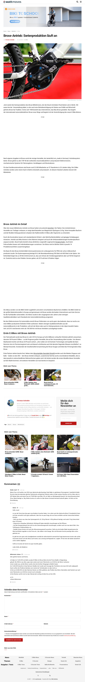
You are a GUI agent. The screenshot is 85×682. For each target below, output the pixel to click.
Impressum (23, 668)
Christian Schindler (9, 39)
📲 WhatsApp (45, 415)
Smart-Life (64, 661)
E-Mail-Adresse (9, 624)
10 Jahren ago (26, 554)
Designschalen (60, 242)
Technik (64, 657)
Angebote (78, 661)
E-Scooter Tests (35, 664)
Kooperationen (43, 668)
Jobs (49, 668)
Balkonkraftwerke (49, 664)
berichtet (51, 228)
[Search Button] (77, 2)
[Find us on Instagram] (41, 676)
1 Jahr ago (21, 490)
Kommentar (8, 595)
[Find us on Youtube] (47, 676)
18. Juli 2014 (20, 39)
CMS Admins (54, 679)
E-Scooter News (49, 657)
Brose (14, 424)
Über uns (54, 668)
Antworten (13, 503)
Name (6, 616)
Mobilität (14, 31)
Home (4, 31)
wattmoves (38, 679)
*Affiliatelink (61, 668)
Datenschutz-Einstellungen (42, 672)
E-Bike (18, 31)
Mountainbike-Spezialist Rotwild (44, 353)
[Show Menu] (81, 2)
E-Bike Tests (21, 664)
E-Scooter (35, 661)
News (9, 31)
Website (46, 624)
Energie (49, 661)
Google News (35, 415)
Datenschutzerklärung (10, 631)
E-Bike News (35, 657)
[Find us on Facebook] (35, 676)
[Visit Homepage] (12, 2)
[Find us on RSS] (50, 676)
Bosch (9, 424)
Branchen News (78, 657)
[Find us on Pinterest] (44, 676)
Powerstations (64, 664)
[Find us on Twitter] (38, 676)
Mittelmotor (21, 424)
